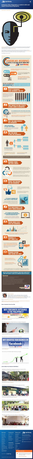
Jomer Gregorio (4, 10)
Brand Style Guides (4, 447)
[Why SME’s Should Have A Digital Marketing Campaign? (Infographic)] (15, 330)
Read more (10, 319)
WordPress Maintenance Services (3, 443)
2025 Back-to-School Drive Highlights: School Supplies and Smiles (13, 385)
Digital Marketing (6, 299)
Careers (16, 444)
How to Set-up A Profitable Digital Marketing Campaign (11, 351)
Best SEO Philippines (18, 437)
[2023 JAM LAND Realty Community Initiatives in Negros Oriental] (15, 422)
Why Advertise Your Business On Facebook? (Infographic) (12, 336)
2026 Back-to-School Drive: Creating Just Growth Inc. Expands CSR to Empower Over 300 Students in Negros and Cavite (14, 370)
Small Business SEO (11, 444)
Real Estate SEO (10, 445)
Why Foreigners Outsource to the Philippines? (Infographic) (12, 307)
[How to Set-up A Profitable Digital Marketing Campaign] (15, 360)
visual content (14, 48)
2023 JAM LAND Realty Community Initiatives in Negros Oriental (13, 414)
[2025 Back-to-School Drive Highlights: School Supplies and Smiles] (15, 393)
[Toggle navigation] (30, 2)
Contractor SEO (10, 446)
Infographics (11, 299)
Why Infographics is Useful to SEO (14, 301)
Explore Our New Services (22, 456)
